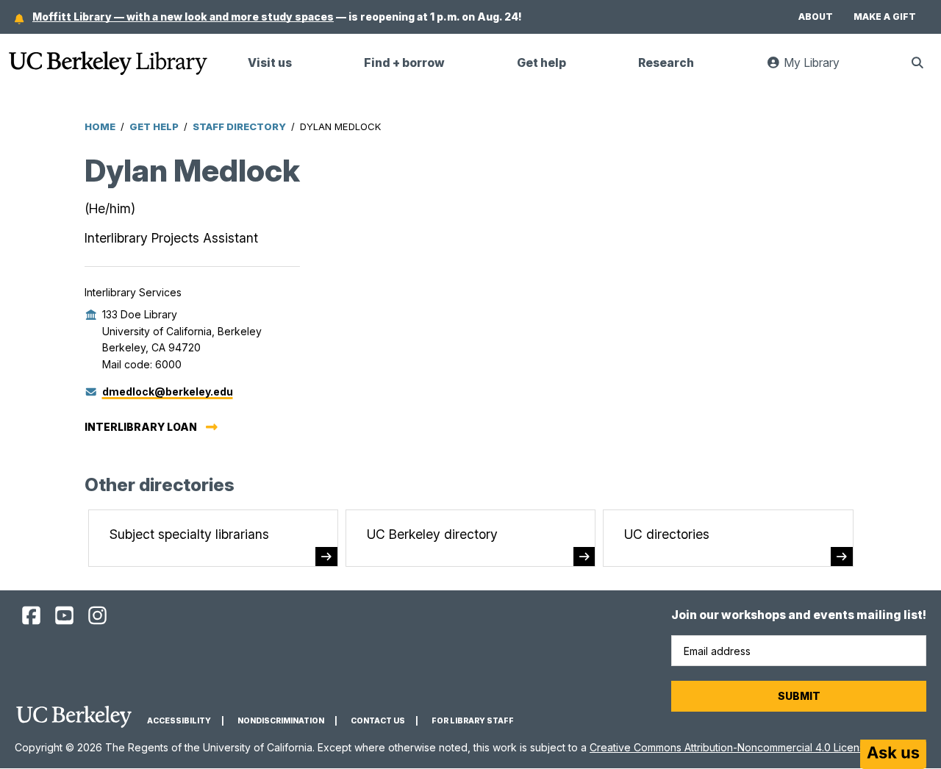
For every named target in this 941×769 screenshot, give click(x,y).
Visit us (270, 63)
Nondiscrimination (280, 721)
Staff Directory (239, 126)
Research (666, 63)
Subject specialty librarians (189, 534)
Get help (541, 63)
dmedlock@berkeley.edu (167, 391)
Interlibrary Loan (141, 427)
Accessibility (179, 721)
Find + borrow (404, 63)
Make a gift (885, 16)
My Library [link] (819, 69)
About (815, 16)
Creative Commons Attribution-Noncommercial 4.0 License (730, 747)
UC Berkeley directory (432, 534)
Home (100, 126)
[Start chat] (893, 754)
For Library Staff (473, 721)
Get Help (154, 126)
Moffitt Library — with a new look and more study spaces (183, 16)
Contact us (378, 721)
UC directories (666, 534)
